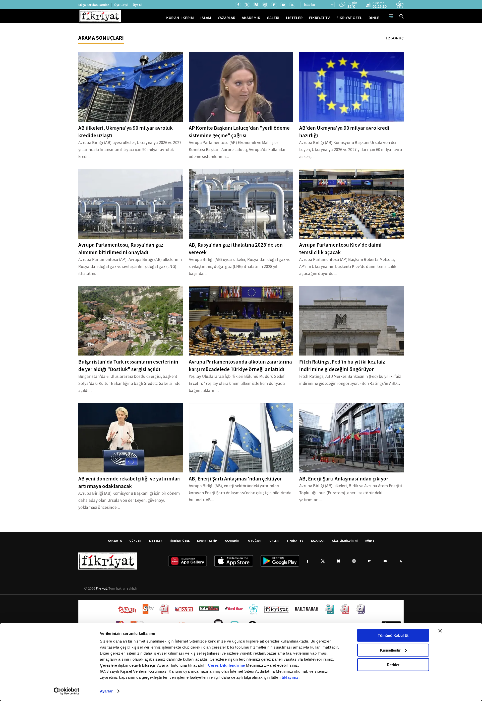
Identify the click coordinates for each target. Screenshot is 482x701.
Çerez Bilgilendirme (227, 665)
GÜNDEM (135, 540)
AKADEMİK (251, 17)
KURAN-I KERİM (207, 540)
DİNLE (374, 17)
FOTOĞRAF (254, 540)
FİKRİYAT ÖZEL (349, 17)
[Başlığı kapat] (440, 631)
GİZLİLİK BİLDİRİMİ (345, 540)
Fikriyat (101, 588)
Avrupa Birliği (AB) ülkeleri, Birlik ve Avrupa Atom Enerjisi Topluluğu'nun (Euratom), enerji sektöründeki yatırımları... (350, 493)
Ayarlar (106, 691)
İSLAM (205, 17)
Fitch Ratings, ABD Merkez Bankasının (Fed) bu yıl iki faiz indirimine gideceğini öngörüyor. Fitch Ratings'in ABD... (350, 380)
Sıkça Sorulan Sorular (93, 5)
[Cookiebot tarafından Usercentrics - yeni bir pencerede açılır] (67, 691)
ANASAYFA (115, 540)
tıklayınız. (291, 677)
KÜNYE (369, 540)
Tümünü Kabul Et (393, 635)
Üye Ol (137, 5)
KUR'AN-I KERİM (180, 17)
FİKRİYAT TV (319, 17)
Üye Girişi (121, 5)
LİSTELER (294, 17)
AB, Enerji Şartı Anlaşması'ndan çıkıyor (343, 478)
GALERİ (273, 17)
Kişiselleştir (390, 650)
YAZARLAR (226, 17)
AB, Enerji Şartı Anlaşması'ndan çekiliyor (235, 478)
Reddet (393, 665)
